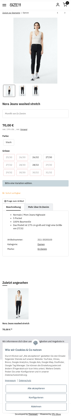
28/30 (23, 164)
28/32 (36, 164)
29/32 (10, 172)
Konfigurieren (36, 397)
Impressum (10, 380)
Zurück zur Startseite (11, 12)
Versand (23, 129)
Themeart (33, 414)
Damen (41, 244)
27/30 (50, 157)
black (10, 142)
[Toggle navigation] (4, 5)
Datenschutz (25, 380)
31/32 (50, 172)
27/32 (10, 164)
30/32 (36, 172)
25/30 (10, 157)
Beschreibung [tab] (13, 207)
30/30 (23, 172)
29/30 (50, 164)
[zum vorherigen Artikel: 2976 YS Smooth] (57, 13)
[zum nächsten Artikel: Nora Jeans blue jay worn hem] (65, 13)
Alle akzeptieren (36, 388)
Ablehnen (36, 406)
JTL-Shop (56, 414)
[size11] (15, 4)
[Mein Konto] (57, 5)
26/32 (36, 157)
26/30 (23, 157)
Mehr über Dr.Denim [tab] (38, 207)
